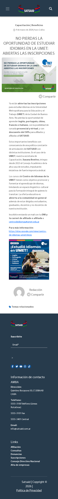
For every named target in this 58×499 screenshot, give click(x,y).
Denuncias (16, 454)
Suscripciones (18, 458)
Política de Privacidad (29, 490)
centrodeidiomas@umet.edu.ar (24, 222)
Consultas (16, 451)
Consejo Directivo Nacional (25, 461)
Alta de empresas (20, 465)
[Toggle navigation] (8, 9)
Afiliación (16, 447)
